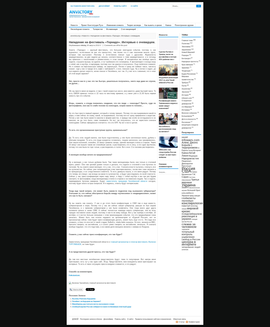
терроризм (185, 229)
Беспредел (187, 58)
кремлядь (194, 206)
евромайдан (187, 201)
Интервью (187, 110)
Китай (192, 153)
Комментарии (194, 322)
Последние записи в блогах (91, 319)
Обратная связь (179, 319)
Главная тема (189, 40)
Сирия (185, 177)
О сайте (134, 6)
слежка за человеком (189, 225)
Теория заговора (134, 25)
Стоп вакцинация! (128, 29)
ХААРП (185, 187)
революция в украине (189, 217)
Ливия (185, 155)
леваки (184, 209)
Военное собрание (190, 113)
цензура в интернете (189, 243)
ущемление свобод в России (191, 238)
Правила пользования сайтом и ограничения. (153, 319)
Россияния (187, 122)
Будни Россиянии (190, 74)
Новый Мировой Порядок (188, 53)
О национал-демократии (187, 102)
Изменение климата (115, 25)
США (186, 171)
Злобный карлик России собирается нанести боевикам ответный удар (101, 307)
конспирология (192, 203)
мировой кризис (190, 210)
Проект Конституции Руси (92, 25)
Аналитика (187, 88)
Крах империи (188, 64)
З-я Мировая (188, 106)
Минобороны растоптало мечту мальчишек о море (93, 304)
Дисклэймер (104, 6)
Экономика (187, 46)
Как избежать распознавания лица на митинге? (167, 129)
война (184, 193)
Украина (188, 185)
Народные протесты (191, 61)
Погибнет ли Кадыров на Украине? (86, 301)
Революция (186, 166)
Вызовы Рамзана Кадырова (83, 299)
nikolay (83, 45)
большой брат (193, 190)
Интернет (197, 150)
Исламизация (112, 29)
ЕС (199, 148)
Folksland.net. (74, 275)
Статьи (181, 322)
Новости (74, 25)
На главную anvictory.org (83, 6)
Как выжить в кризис (153, 25)
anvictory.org (75, 36)
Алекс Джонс (190, 142)
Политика (187, 43)
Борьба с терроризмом (189, 146)
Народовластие (190, 158)
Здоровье (186, 67)
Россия (188, 168)
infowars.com (188, 98)
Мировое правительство (189, 78)
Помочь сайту (120, 6)
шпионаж (185, 249)
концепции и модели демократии (190, 126)
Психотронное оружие (184, 25)
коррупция (186, 206)
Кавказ (168, 25)
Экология (186, 92)
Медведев (193, 156)
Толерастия (98, 29)
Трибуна (186, 82)
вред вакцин (195, 196)
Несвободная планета (80, 29)
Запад (190, 150)
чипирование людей (191, 247)
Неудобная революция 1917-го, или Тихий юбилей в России (168, 80)
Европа (185, 150)
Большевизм (188, 116)
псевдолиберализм (192, 214)
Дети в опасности (190, 119)
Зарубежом (188, 49)
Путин (185, 85)
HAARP (185, 137)
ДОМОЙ (75, 319)
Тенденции (187, 70)
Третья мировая (190, 181)
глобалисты (189, 198)
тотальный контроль (188, 233)
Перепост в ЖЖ (72, 289)
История (186, 95)
